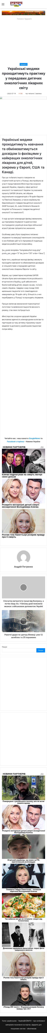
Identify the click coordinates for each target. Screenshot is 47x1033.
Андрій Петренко (23, 566)
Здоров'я (28, 19)
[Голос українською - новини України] (16, 4)
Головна (20, 19)
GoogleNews (34, 438)
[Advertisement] (23, 42)
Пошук (4, 647)
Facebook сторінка (15, 441)
